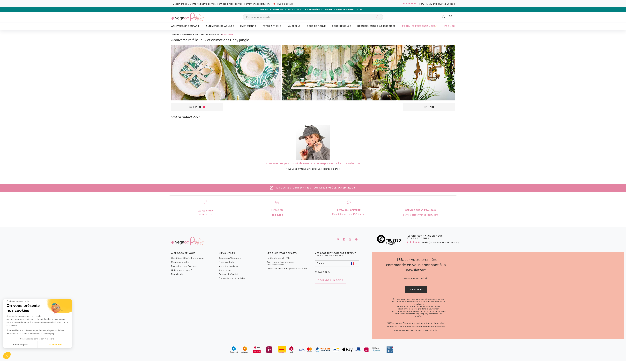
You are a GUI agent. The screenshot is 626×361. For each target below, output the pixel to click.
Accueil (175, 34)
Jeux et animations (210, 34)
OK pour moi (55, 344)
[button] (7, 355)
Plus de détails (285, 4)
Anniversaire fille (190, 34)
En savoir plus (20, 344)
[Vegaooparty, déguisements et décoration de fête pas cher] (187, 15)
